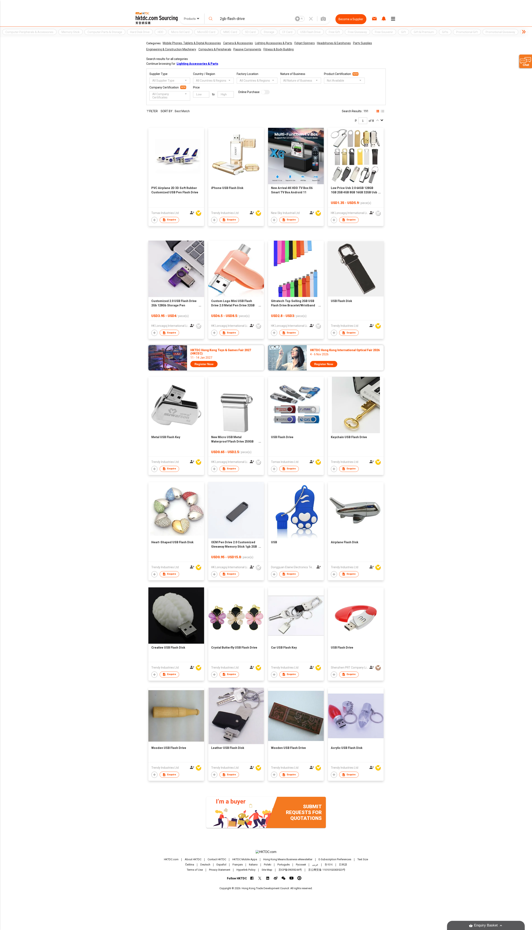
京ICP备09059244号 (290, 869)
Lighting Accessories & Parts (273, 43)
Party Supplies (362, 43)
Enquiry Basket (486, 925)
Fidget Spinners (304, 43)
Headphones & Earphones (334, 43)
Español (221, 864)
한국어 (329, 864)
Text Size (362, 859)
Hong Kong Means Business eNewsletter (287, 859)
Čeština (189, 864)
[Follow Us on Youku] (299, 878)
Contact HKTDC (217, 859)
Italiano (253, 864)
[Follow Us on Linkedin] (268, 878)
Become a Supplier (351, 19)
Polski (267, 864)
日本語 (343, 864)
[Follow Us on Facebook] (252, 878)
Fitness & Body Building (279, 49)
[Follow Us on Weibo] (276, 878)
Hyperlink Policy (245, 869)
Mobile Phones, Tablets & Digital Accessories (192, 43)
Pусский (301, 864)
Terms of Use (195, 869)
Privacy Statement (219, 869)
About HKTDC (193, 859)
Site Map (267, 869)
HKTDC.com (171, 859)
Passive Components (247, 49)
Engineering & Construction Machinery (171, 49)
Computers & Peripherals (214, 49)
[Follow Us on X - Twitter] (260, 878)
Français (238, 864)
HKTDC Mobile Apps (244, 859)
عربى (315, 864)
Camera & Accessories (238, 43)
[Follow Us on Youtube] (291, 878)
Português (283, 864)
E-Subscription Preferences (335, 859)
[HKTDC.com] (266, 852)
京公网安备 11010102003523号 (326, 869)
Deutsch (205, 864)
